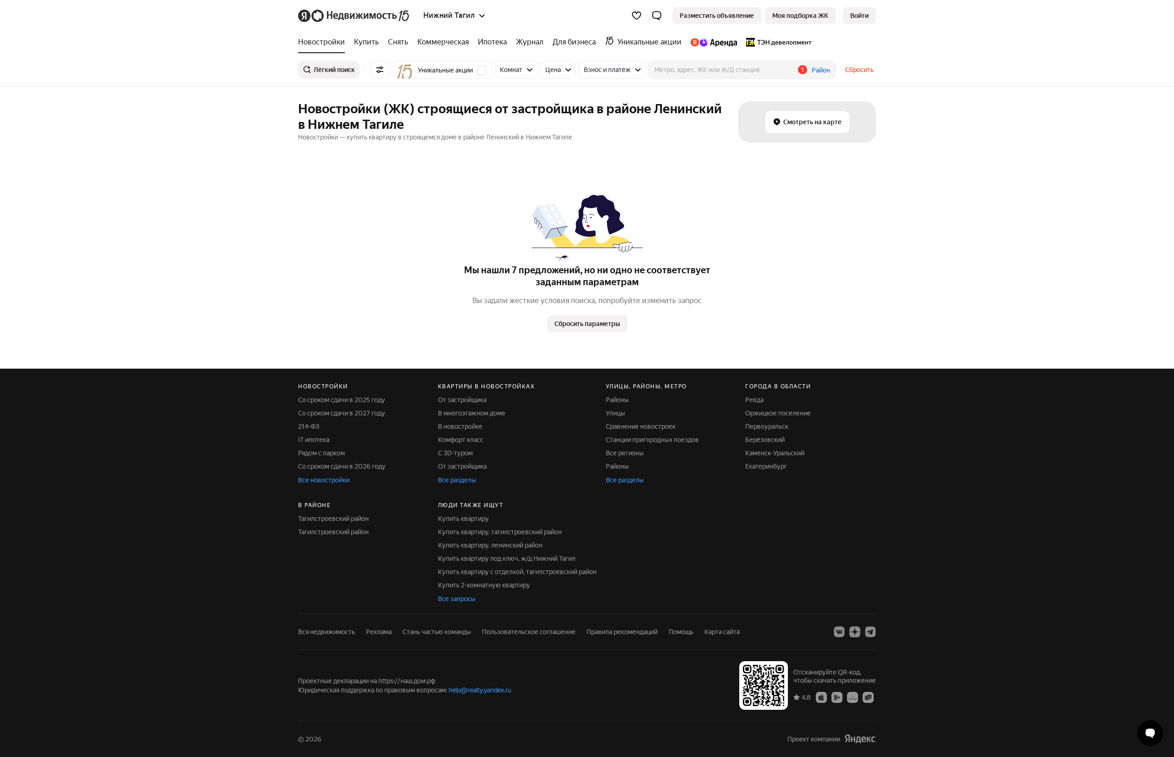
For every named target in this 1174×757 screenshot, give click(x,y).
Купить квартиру (463, 518)
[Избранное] (636, 15)
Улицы (615, 413)
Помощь (681, 631)
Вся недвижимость (326, 631)
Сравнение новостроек (641, 426)
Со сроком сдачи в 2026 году (342, 466)
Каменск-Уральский (774, 453)
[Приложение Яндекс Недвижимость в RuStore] (868, 697)
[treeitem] (323, 42)
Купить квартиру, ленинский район (490, 545)
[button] (656, 15)
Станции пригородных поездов (652, 439)
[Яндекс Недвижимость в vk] (839, 631)
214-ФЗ (308, 426)
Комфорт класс (460, 439)
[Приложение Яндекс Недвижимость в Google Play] (836, 697)
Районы (617, 399)
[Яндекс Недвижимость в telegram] (870, 631)
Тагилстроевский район (333, 518)
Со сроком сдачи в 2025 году (341, 399)
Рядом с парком (321, 453)
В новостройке (460, 426)
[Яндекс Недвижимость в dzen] (854, 631)
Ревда (754, 399)
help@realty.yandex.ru (480, 690)
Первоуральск (766, 426)
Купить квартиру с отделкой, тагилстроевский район (517, 571)
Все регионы (625, 453)
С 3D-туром (455, 453)
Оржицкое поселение (778, 413)
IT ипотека (313, 439)
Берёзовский (765, 439)
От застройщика (462, 399)
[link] (859, 15)
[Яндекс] (860, 739)
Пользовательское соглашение (529, 631)
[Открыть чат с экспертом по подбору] (1150, 733)
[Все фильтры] (380, 70)
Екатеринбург (766, 466)
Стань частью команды (437, 631)
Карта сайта (722, 631)
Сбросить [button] (859, 69)
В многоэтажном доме (471, 413)
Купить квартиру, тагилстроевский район (500, 532)
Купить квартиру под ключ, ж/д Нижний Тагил (507, 558)
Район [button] (821, 70)
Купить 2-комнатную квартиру (484, 585)
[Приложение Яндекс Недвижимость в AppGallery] (852, 697)
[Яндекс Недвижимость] (354, 15)
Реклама (379, 631)
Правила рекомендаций (622, 631)
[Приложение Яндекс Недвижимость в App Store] (821, 697)
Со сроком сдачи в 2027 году (341, 413)
